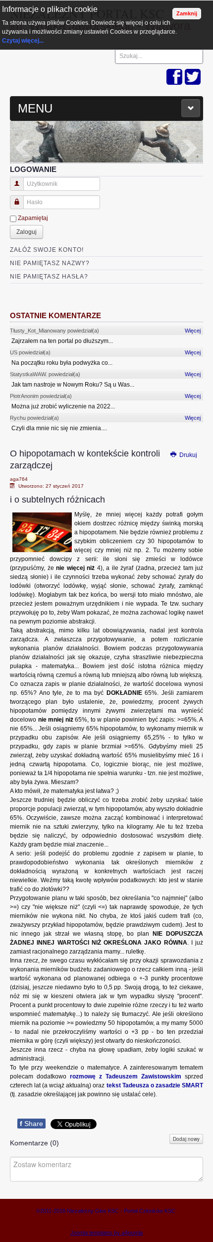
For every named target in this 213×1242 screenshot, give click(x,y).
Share (31, 1124)
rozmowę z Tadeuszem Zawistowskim (125, 1076)
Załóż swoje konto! (47, 249)
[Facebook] (174, 77)
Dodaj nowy (186, 1138)
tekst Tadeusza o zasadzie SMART (154, 1085)
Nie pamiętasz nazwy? (50, 263)
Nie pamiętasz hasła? (49, 276)
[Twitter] (193, 77)
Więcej (193, 331)
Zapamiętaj (33, 218)
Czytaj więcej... (23, 40)
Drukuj (187, 455)
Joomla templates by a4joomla (106, 1233)
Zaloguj (26, 231)
